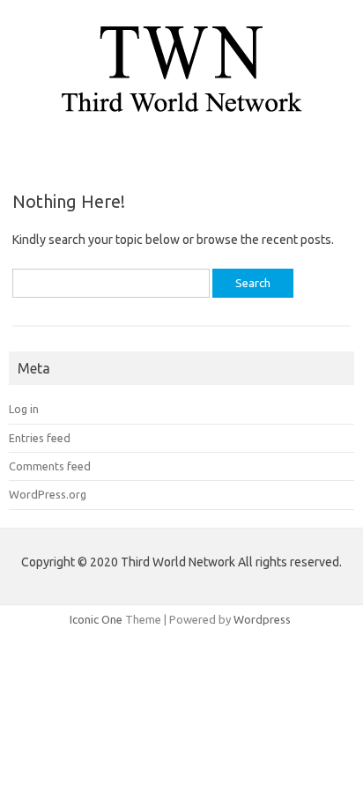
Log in (24, 409)
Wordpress (262, 619)
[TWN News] (181, 119)
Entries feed (39, 438)
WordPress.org (47, 494)
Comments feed (50, 466)
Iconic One (96, 619)
